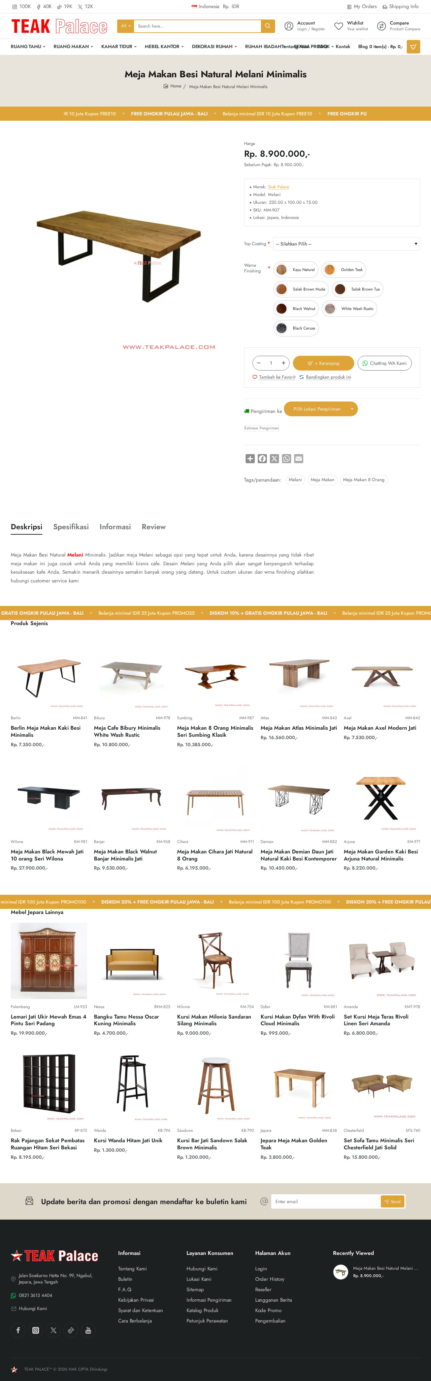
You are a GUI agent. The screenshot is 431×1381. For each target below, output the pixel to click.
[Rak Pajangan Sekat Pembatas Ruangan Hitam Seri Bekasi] (49, 1084)
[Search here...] (267, 26)
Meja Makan (322, 479)
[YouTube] (88, 1330)
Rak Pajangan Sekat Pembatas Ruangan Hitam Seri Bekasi (48, 1144)
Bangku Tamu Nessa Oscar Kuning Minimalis (126, 1020)
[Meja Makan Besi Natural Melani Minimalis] (341, 1272)
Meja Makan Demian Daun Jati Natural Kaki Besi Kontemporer (299, 855)
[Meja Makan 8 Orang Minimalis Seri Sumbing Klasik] (215, 672)
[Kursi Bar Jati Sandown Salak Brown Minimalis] (215, 1084)
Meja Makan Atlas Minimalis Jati (299, 728)
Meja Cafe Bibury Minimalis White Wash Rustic (127, 732)
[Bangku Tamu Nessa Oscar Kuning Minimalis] (132, 961)
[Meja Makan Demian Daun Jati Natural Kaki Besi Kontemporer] (299, 796)
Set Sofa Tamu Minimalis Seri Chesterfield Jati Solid (379, 1144)
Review (154, 527)
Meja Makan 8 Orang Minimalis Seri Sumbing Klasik (215, 732)
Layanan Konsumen (210, 1253)
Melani (295, 479)
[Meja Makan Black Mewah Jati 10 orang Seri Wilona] (49, 796)
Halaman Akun (273, 1253)
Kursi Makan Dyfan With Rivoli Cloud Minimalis (298, 1020)
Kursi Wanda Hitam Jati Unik (128, 1140)
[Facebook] (18, 1330)
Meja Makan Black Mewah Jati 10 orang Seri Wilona (47, 855)
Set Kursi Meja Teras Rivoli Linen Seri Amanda (376, 1020)
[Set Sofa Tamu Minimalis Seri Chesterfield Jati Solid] (382, 1084)
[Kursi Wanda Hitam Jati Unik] (132, 1084)
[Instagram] (35, 1330)
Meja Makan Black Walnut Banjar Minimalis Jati (125, 855)
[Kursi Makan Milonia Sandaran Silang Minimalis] (215, 961)
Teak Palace (278, 187)
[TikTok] (70, 1330)
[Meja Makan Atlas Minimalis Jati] (299, 672)
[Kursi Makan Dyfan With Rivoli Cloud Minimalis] (299, 961)
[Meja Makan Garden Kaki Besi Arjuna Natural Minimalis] (382, 796)
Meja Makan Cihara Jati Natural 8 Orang (215, 855)
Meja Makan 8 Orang (364, 479)
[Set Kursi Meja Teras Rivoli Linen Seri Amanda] (382, 961)
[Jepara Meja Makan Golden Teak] (299, 1084)
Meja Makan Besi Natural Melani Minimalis (385, 1268)
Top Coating (255, 243)
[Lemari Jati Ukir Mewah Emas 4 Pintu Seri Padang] (49, 961)
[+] (283, 363)
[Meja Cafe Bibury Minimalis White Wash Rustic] (132, 672)
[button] (323, 363)
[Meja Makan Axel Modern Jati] (382, 672)
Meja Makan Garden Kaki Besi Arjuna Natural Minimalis (381, 855)
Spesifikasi (71, 527)
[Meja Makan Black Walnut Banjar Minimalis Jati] (132, 796)
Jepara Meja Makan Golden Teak (294, 1144)
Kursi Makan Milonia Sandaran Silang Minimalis (214, 1020)
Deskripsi (26, 527)
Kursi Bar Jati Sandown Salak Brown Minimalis (212, 1144)
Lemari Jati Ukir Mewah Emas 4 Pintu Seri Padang (49, 1020)
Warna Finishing (252, 268)
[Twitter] (53, 1330)
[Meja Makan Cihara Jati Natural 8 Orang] (215, 796)
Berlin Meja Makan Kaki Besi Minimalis (45, 732)
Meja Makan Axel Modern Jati (380, 728)
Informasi (115, 527)
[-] (258, 363)
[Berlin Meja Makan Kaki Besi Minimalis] (49, 672)
